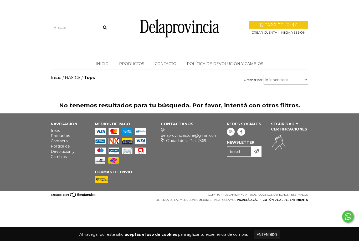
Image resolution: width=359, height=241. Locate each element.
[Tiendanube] (74, 196)
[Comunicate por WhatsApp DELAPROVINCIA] (348, 217)
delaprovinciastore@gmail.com (189, 135)
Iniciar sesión (293, 32)
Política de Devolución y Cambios (225, 63)
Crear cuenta (264, 32)
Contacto (165, 63)
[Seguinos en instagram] (231, 132)
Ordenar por (253, 80)
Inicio (102, 63)
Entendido (267, 234)
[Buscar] (105, 27)
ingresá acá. (247, 200)
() (281, 25)
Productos (131, 63)
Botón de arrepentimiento (285, 200)
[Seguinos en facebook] (241, 132)
